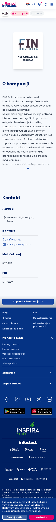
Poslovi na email (10, 349)
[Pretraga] (34, 4)
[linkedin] (49, 399)
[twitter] (39, 399)
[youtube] (28, 399)
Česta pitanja (10, 323)
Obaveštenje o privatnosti (41, 325)
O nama (6, 317)
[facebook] (7, 399)
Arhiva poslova (9, 363)
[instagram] (17, 399)
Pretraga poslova (11, 344)
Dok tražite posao (11, 358)
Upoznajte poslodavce (14, 353)
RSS (35, 312)
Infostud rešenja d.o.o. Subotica (18, 498)
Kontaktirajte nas (12, 328)
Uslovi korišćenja (42, 317)
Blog (4, 312)
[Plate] (40, 4)
